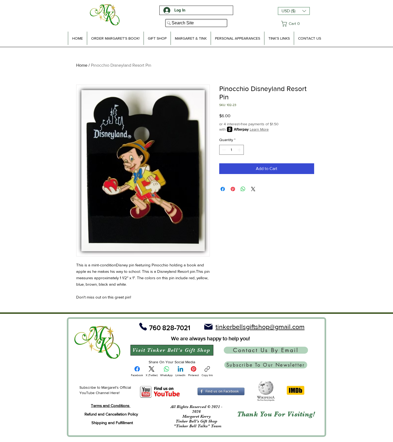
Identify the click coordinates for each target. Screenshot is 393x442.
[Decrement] (223, 149)
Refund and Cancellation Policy (111, 414)
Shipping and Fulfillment (112, 422)
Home (81, 65)
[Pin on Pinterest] (233, 189)
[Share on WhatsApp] (243, 189)
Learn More (259, 129)
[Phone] (143, 326)
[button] (294, 11)
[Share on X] (253, 189)
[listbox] (294, 11)
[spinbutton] (231, 149)
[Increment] (239, 149)
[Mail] (208, 326)
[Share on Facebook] (222, 189)
